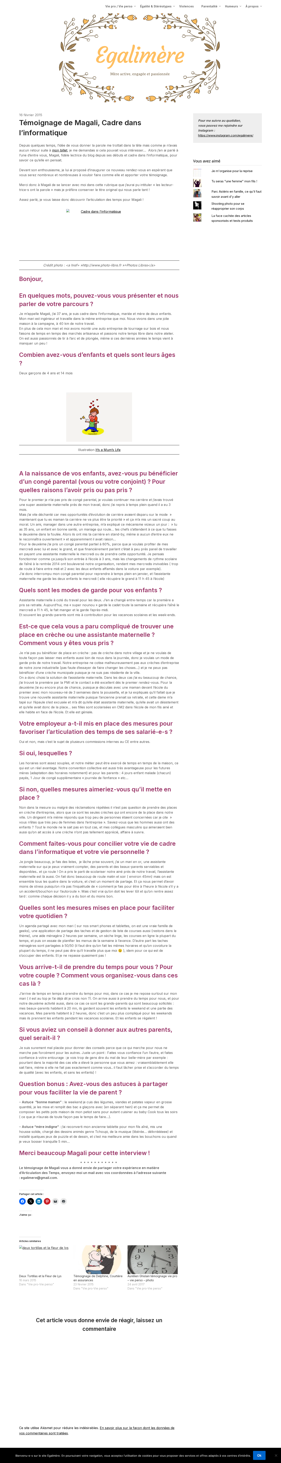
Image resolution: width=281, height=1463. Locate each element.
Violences (186, 6)
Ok (259, 1455)
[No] (276, 1455)
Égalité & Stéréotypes (156, 6)
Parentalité (209, 6)
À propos (252, 6)
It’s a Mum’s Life (108, 450)
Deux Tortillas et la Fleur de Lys (40, 1276)
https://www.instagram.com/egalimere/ (225, 135)
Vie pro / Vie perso (118, 6)
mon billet (59, 150)
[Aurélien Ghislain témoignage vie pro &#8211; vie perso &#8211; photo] (153, 1259)
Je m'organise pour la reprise (232, 171)
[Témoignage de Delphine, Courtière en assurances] (98, 1259)
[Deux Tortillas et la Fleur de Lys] (44, 1259)
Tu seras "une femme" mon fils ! (234, 181)
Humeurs (231, 6)
